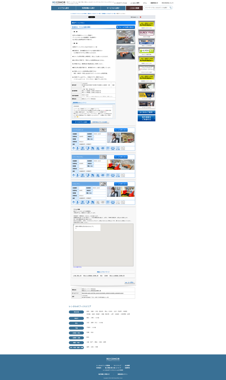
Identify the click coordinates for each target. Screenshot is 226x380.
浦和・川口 (94, 322)
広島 (92, 347)
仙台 (92, 332)
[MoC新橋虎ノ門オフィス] (146, 88)
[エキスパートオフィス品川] (146, 70)
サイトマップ (117, 365)
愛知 (96, 342)
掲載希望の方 (154, 3)
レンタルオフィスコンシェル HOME (113, 370)
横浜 (88, 317)
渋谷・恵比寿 (99, 311)
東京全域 (76, 312)
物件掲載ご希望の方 (104, 374)
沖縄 (96, 347)
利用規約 (98, 367)
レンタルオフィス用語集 (103, 365)
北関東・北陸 (76, 337)
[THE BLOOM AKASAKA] (146, 105)
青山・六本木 (108, 311)
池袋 (92, 311)
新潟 (88, 337)
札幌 (88, 332)
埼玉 (76, 323)
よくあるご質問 (135, 3)
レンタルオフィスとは (120, 3)
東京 (101, 275)
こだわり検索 (134, 8)
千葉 (76, 328)
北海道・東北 (76, 333)
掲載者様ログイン (123, 374)
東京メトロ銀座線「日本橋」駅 (117, 275)
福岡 (88, 347)
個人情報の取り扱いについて (113, 367)
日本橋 (106, 275)
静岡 (104, 342)
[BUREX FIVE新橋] (146, 35)
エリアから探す (63, 8)
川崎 (92, 317)
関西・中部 (76, 342)
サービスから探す (113, 8)
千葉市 (88, 327)
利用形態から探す (88, 8)
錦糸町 (117, 314)
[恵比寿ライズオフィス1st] (146, 26)
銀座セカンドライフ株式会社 (89, 98)
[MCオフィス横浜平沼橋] (146, 52)
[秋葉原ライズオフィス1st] (146, 61)
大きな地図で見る (77, 267)
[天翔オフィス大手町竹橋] (146, 44)
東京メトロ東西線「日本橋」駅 (90, 275)
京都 (100, 342)
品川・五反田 (118, 311)
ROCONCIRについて (167, 3)
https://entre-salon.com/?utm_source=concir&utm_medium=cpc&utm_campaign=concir (102, 293)
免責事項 (127, 367)
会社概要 (127, 365)
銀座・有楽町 (96, 314)
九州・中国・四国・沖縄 (76, 347)
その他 (97, 317)
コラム (145, 3)
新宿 (88, 311)
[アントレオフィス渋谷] (146, 97)
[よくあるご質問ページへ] (146, 114)
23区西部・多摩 (125, 314)
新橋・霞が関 (105, 314)
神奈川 (76, 318)
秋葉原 (125, 311)
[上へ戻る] (129, 283)
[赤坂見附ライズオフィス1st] (146, 79)
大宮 (88, 322)
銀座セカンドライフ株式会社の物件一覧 (91, 290)
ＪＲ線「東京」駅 (77, 275)
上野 (112, 314)
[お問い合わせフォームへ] (146, 121)
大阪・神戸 (90, 342)
